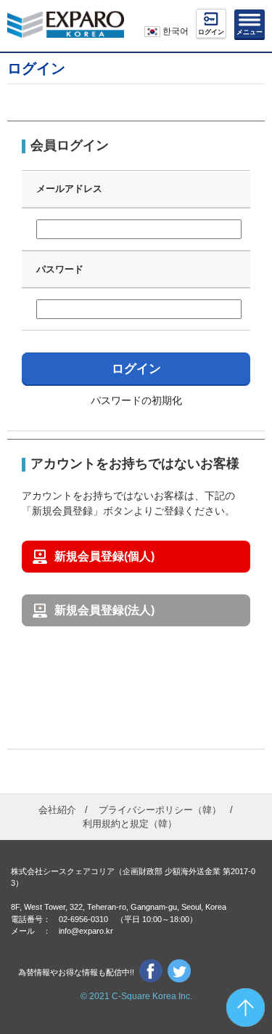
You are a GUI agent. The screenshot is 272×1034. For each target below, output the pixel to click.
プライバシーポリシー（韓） (160, 809)
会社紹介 (57, 809)
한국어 (174, 31)
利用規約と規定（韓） (130, 823)
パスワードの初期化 (136, 400)
